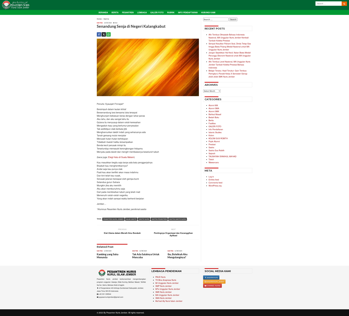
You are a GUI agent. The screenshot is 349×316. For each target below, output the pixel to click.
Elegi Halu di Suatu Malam (121, 157)
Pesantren (128, 12)
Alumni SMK (214, 111)
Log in (211, 176)
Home (99, 19)
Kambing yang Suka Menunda (107, 256)
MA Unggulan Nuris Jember (167, 295)
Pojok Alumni (214, 141)
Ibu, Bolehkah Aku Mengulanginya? (177, 256)
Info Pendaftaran (188, 12)
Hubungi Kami (208, 12)
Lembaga (142, 12)
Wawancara (214, 162)
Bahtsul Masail (215, 114)
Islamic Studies (215, 132)
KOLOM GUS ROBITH (218, 138)
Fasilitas (212, 123)
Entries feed (214, 179)
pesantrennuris (212, 277)
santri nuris (144, 219)
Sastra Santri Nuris (177, 219)
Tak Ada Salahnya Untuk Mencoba (145, 256)
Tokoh (211, 159)
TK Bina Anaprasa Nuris (165, 280)
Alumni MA (213, 105)
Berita (115, 12)
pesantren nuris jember (113, 219)
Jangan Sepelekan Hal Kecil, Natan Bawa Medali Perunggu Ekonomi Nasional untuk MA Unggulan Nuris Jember (230, 55)
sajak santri (131, 219)
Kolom (211, 135)
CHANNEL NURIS (213, 285)
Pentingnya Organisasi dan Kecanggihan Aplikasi (173, 234)
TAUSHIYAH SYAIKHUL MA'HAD (222, 156)
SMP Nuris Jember (163, 286)
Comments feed (215, 182)
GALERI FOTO (215, 126)
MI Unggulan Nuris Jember (167, 283)
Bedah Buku (214, 117)
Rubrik (170, 12)
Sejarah (212, 153)
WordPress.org (215, 185)
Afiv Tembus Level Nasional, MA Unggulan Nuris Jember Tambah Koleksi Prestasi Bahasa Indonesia (229, 64)
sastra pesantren (159, 219)
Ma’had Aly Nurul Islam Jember (168, 301)
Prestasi (212, 144)
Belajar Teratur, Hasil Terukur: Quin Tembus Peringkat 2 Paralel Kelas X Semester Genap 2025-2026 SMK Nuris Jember (228, 73)
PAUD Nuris (160, 277)
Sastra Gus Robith (216, 150)
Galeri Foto (157, 12)
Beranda (103, 12)
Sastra (106, 19)
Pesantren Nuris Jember (116, 312)
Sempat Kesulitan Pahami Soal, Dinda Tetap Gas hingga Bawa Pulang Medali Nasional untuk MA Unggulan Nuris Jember (230, 46)
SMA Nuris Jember (163, 298)
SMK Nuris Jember (163, 292)
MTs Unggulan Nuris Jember (167, 289)
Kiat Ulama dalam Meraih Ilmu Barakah (122, 233)
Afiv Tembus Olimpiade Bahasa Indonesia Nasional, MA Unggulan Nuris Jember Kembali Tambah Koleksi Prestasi (229, 37)
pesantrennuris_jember (215, 281)
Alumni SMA (214, 108)
